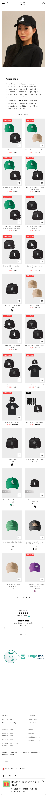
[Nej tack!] (43, 781)
